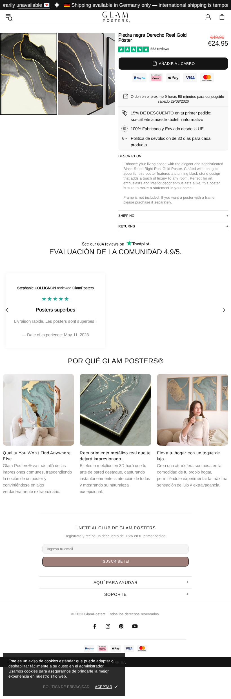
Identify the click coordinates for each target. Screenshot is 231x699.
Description (129, 156)
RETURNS (126, 226)
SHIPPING (126, 216)
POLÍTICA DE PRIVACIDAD (66, 687)
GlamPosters (115, 16)
